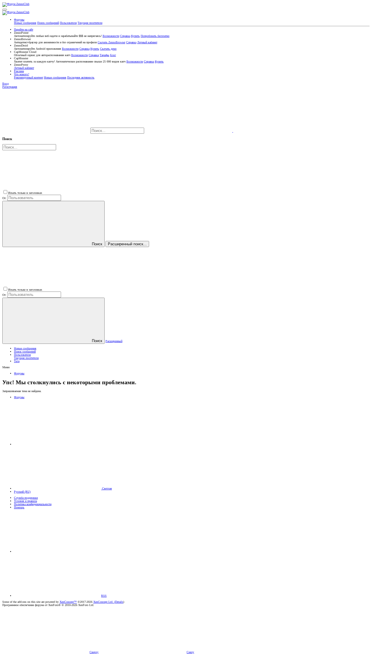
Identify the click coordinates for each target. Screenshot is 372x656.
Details (119, 601)
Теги (16, 361)
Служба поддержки (26, 497)
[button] (4, 9)
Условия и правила (25, 501)
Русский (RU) (22, 491)
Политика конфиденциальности (32, 504)
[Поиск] (189, 131)
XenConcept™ (68, 601)
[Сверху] (57, 551)
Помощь (19, 507)
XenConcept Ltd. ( (104, 601)
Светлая (106, 488)
